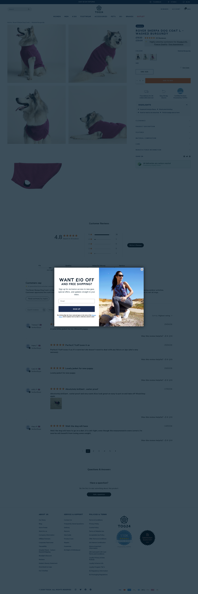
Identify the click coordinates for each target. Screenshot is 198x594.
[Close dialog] (142, 269)
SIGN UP (76, 309)
